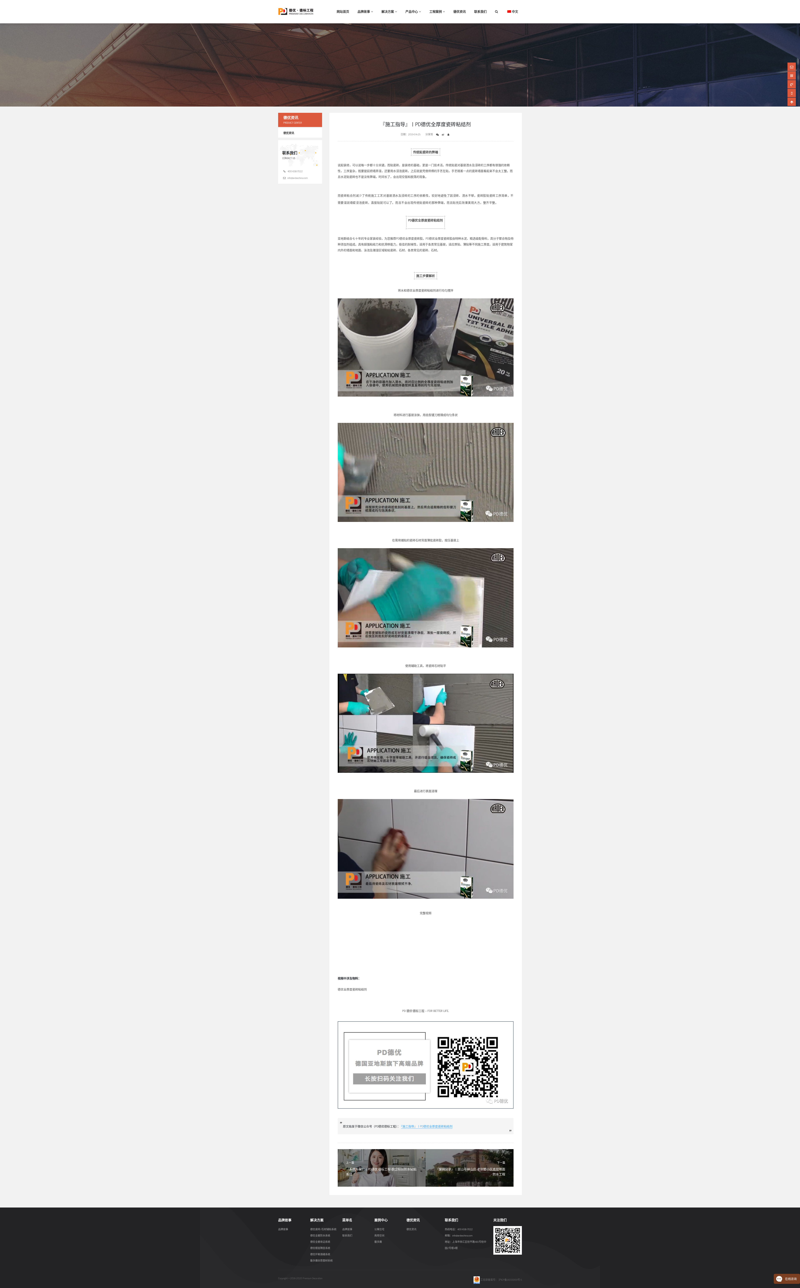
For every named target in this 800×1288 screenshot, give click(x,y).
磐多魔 (378, 1242)
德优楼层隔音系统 (320, 1248)
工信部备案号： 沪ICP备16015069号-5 (501, 1280)
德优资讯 (459, 11)
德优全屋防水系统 (320, 1235)
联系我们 (480, 11)
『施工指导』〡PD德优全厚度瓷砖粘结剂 (426, 1126)
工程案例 (435, 11)
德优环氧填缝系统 (320, 1254)
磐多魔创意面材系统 (321, 1260)
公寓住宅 (379, 1229)
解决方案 (387, 11)
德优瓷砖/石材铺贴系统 (323, 1229)
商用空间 (379, 1235)
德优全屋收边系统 (320, 1242)
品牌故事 (364, 11)
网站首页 (343, 11)
